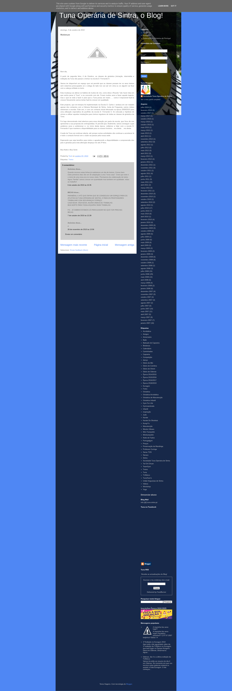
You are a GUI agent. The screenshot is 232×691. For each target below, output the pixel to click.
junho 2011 (145, 179)
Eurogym (146, 386)
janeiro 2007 (145, 323)
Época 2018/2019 (149, 383)
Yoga (145, 489)
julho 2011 (145, 176)
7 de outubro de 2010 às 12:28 (79, 215)
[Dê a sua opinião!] (100, 156)
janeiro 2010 (145, 222)
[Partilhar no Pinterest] (107, 156)
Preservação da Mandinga (153, 446)
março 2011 (145, 188)
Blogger (129, 684)
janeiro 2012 (145, 162)
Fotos (145, 389)
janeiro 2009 (145, 254)
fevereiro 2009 (146, 251)
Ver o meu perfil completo (150, 99)
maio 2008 (145, 277)
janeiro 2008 (145, 288)
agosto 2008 (145, 268)
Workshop (147, 486)
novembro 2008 (147, 260)
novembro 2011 (147, 168)
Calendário (147, 348)
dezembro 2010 (147, 194)
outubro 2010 (146, 199)
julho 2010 (145, 208)
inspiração (147, 412)
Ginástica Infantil (149, 400)
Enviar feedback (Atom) (79, 250)
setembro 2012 (146, 142)
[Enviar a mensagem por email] (98, 156)
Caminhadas (148, 351)
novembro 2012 (147, 139)
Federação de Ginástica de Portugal (157, 38)
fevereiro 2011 (146, 191)
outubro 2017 (146, 113)
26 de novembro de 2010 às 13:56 (81, 229)
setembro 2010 (146, 202)
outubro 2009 (146, 231)
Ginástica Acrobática (151, 395)
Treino (71, 159)
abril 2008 (144, 280)
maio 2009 (145, 242)
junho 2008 (145, 274)
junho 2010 (145, 211)
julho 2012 (145, 148)
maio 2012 (145, 150)
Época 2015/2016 (149, 377)
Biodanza (146, 346)
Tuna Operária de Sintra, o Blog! (111, 15)
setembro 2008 (146, 265)
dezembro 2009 (147, 225)
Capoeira (146, 354)
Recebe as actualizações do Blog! (154, 574)
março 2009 (145, 248)
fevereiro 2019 (146, 110)
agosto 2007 (145, 303)
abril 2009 (144, 245)
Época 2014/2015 (149, 374)
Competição (147, 357)
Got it (173, 6)
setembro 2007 (146, 300)
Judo (145, 415)
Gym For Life (148, 403)
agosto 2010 (145, 205)
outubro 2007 (146, 297)
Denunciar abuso (149, 495)
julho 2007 (145, 306)
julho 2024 (145, 107)
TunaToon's (147, 478)
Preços (145, 443)
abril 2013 (144, 136)
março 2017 (145, 116)
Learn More (163, 6)
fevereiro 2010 (146, 219)
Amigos (146, 334)
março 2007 (145, 317)
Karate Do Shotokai (150, 420)
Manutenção (147, 426)
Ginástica (146, 392)
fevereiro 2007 (146, 320)
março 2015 (145, 130)
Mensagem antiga (124, 245)
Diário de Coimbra (150, 366)
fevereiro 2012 (146, 159)
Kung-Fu (146, 423)
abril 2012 (144, 153)
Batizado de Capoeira (151, 343)
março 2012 (145, 156)
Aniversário (147, 337)
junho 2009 (145, 240)
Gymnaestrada (148, 406)
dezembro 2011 (147, 165)
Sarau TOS (147, 452)
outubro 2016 (146, 119)
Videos (145, 484)
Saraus (145, 455)
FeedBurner (161, 592)
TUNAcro (146, 475)
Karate (145, 417)
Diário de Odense (149, 372)
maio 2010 (145, 214)
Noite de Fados (149, 438)
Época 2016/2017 (149, 380)
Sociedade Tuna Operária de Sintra (157, 96)
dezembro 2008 (147, 257)
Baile (145, 340)
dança (145, 360)
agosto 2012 (145, 145)
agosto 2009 (145, 234)
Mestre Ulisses (148, 429)
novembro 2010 (147, 196)
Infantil (145, 409)
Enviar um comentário (73, 234)
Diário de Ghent (149, 369)
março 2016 (145, 122)
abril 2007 (144, 314)
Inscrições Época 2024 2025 (153, 608)
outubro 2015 (146, 125)
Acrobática (147, 331)
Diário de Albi (148, 363)
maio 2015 (145, 127)
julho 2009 (145, 237)
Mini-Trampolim (149, 432)
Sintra (145, 458)
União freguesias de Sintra (153, 481)
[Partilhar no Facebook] (105, 156)
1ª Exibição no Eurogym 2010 (154, 642)
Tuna (145, 472)
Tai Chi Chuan (148, 464)
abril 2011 (144, 185)
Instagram (147, 35)
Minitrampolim (148, 435)
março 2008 (145, 283)
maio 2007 (145, 311)
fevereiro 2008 (146, 286)
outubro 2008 (146, 263)
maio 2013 (145, 133)
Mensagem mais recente (73, 245)
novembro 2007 (147, 294)
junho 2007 (145, 309)
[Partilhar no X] (103, 156)
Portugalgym (148, 441)
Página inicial (101, 245)
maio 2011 (145, 182)
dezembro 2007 (147, 291)
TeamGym (147, 466)
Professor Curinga (150, 449)
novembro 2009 (147, 228)
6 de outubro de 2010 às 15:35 (79, 185)
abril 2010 (144, 217)
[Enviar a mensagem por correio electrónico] (94, 156)
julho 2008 (145, 271)
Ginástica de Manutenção (153, 397)
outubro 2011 (146, 170)
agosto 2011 (145, 173)
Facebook (147, 33)
